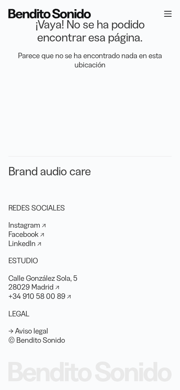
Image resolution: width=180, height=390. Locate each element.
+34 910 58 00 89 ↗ (39, 296)
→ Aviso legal (28, 331)
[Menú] (168, 14)
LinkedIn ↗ (24, 243)
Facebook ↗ (26, 234)
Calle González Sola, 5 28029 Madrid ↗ (42, 283)
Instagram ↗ (27, 225)
